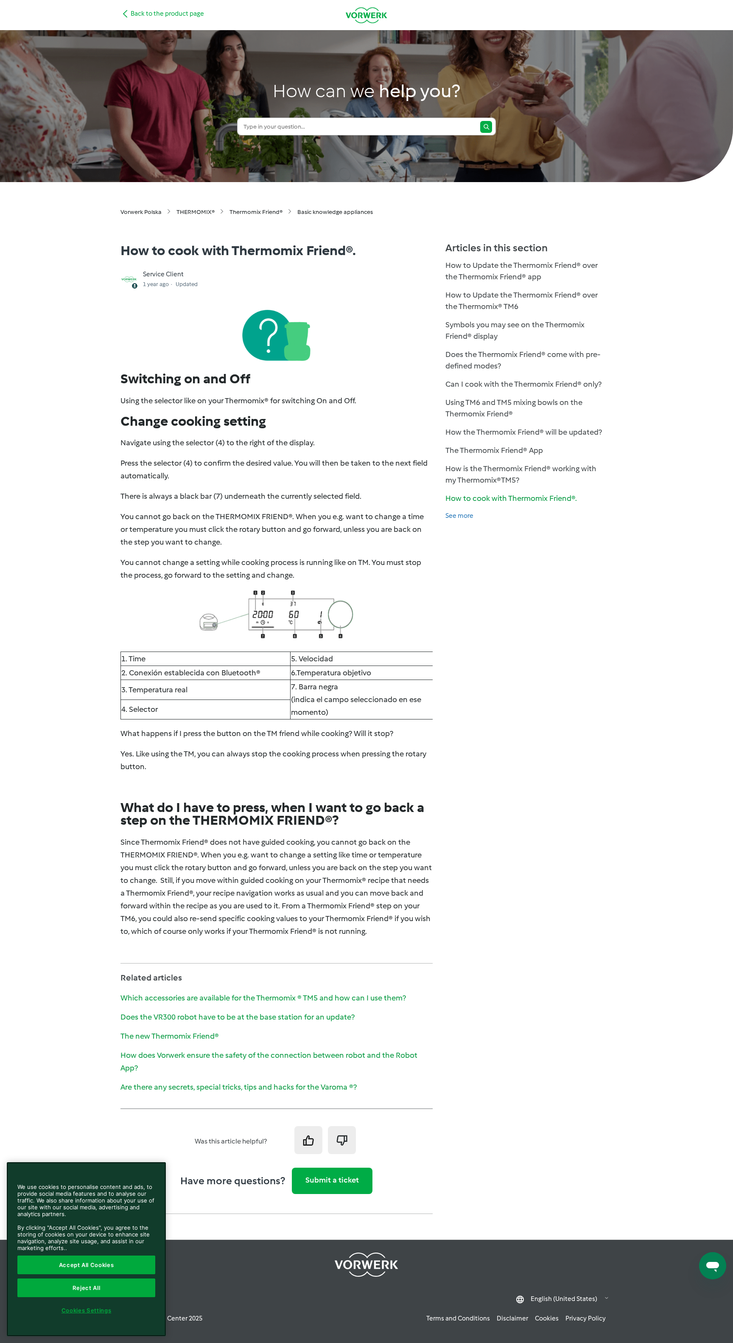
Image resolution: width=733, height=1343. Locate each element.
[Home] (366, 15)
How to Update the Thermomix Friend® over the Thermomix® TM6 (521, 300)
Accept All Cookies (86, 1265)
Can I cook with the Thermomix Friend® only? (523, 384)
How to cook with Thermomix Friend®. (511, 498)
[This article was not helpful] (342, 1140)
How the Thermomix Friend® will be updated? (523, 432)
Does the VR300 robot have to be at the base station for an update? (237, 1017)
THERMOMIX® (195, 212)
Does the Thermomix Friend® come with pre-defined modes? (523, 360)
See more (459, 516)
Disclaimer (512, 1318)
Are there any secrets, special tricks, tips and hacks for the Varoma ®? (238, 1087)
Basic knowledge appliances (335, 212)
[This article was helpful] (308, 1140)
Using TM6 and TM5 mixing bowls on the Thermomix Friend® (513, 408)
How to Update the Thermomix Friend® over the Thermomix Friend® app (521, 271)
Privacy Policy (585, 1318)
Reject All (87, 1287)
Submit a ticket (332, 1180)
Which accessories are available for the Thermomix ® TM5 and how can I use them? (263, 998)
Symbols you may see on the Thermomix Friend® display (515, 330)
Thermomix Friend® (256, 212)
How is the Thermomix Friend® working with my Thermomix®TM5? (520, 474)
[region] (86, 1249)
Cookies (547, 1318)
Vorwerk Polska (141, 212)
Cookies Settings (87, 1310)
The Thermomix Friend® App (494, 450)
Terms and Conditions (458, 1318)
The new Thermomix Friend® (169, 1036)
